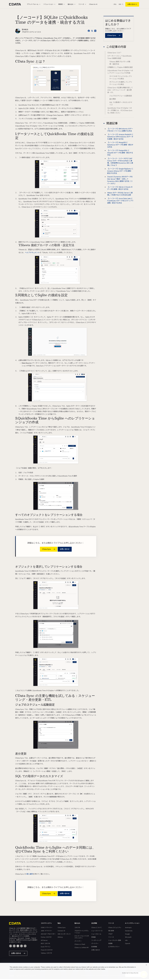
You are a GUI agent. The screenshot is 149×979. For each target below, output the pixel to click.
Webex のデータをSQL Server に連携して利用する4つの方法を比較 (120, 194)
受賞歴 (93, 937)
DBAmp (60, 937)
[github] (21, 946)
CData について (96, 927)
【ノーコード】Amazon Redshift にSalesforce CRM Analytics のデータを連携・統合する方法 (120, 136)
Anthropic (128, 927)
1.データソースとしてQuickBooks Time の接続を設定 (119, 57)
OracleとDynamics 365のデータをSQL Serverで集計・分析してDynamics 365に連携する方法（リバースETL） (120, 180)
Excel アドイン (45, 947)
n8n (126, 940)
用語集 (110, 943)
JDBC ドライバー (46, 931)
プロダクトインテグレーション (81, 932)
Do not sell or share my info (130, 973)
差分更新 (112, 99)
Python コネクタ (46, 937)
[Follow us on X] (92, 31)
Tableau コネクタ (46, 953)
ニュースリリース (96, 931)
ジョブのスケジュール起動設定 (120, 96)
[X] (14, 946)
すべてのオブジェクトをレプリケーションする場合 (120, 77)
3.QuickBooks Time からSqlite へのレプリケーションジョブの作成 (120, 71)
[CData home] (16, 4)
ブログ (110, 934)
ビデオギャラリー (114, 947)
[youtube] (17, 946)
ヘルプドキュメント (32, 252)
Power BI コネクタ (47, 950)
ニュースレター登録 (114, 940)
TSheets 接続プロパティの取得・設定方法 (119, 63)
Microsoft (128, 937)
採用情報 (94, 947)
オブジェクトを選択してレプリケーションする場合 (120, 83)
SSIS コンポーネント (64, 934)
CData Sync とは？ (114, 53)
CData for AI (93, 4)
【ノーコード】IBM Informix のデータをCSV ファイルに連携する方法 (120, 130)
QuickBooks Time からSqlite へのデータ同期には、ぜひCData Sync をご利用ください (119, 110)
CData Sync (62, 927)
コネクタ (77, 927)
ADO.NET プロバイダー (48, 934)
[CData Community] (25, 946)
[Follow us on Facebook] (89, 31)
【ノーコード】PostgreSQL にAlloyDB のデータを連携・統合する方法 (120, 152)
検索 (120, 4)
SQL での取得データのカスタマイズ (120, 103)
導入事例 (29, 874)
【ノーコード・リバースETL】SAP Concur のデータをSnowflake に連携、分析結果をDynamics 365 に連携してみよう (120, 161)
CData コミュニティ (114, 927)
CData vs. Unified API (81, 947)
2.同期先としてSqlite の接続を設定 (120, 67)
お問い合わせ (131, 4)
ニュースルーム (96, 934)
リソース (111, 937)
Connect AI (61, 931)
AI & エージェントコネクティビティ (81, 937)
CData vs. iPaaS (79, 944)
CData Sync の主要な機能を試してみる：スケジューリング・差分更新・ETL (120, 90)
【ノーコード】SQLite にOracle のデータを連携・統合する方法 (119, 188)
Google (127, 934)
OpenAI (127, 943)
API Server (44, 940)
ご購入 (115, 4)
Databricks (128, 931)
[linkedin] (10, 946)
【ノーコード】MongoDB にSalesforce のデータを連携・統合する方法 (120, 144)
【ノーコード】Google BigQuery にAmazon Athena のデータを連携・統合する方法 (120, 171)
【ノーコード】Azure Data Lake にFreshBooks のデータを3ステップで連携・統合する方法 (120, 200)
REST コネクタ (45, 943)
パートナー (78, 941)
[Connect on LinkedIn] (95, 31)
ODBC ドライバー (46, 927)
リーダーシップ (96, 940)
